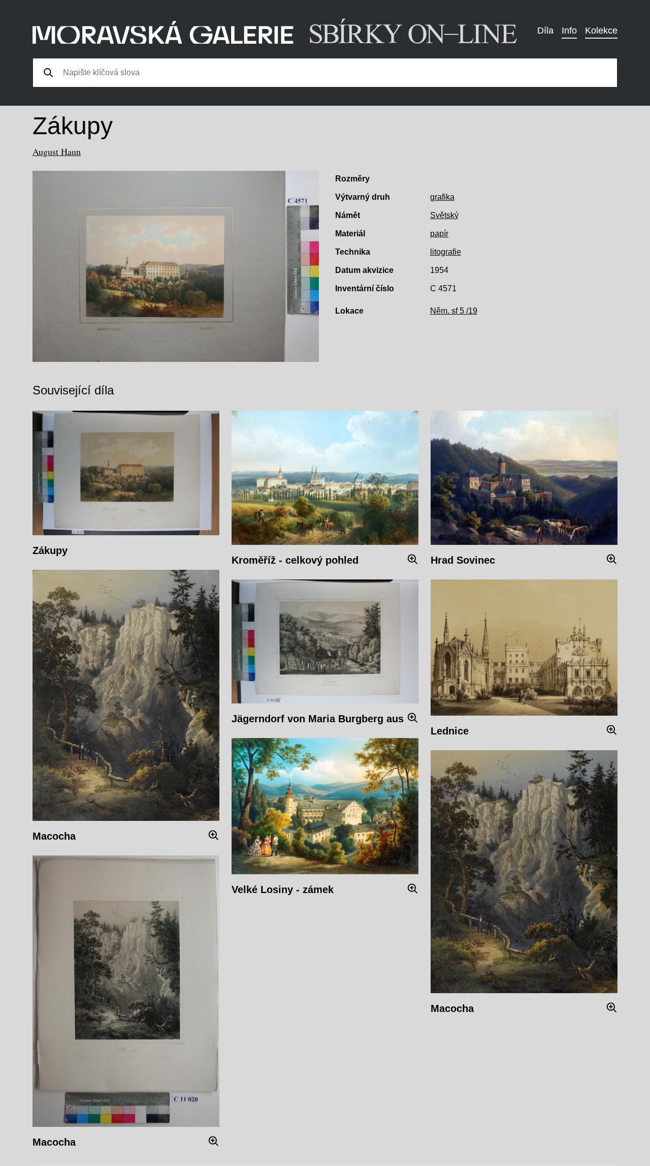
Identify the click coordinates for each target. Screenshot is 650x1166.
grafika (442, 197)
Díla (545, 30)
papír (439, 233)
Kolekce (601, 30)
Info (569, 30)
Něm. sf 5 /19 (453, 310)
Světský (444, 215)
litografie (445, 252)
